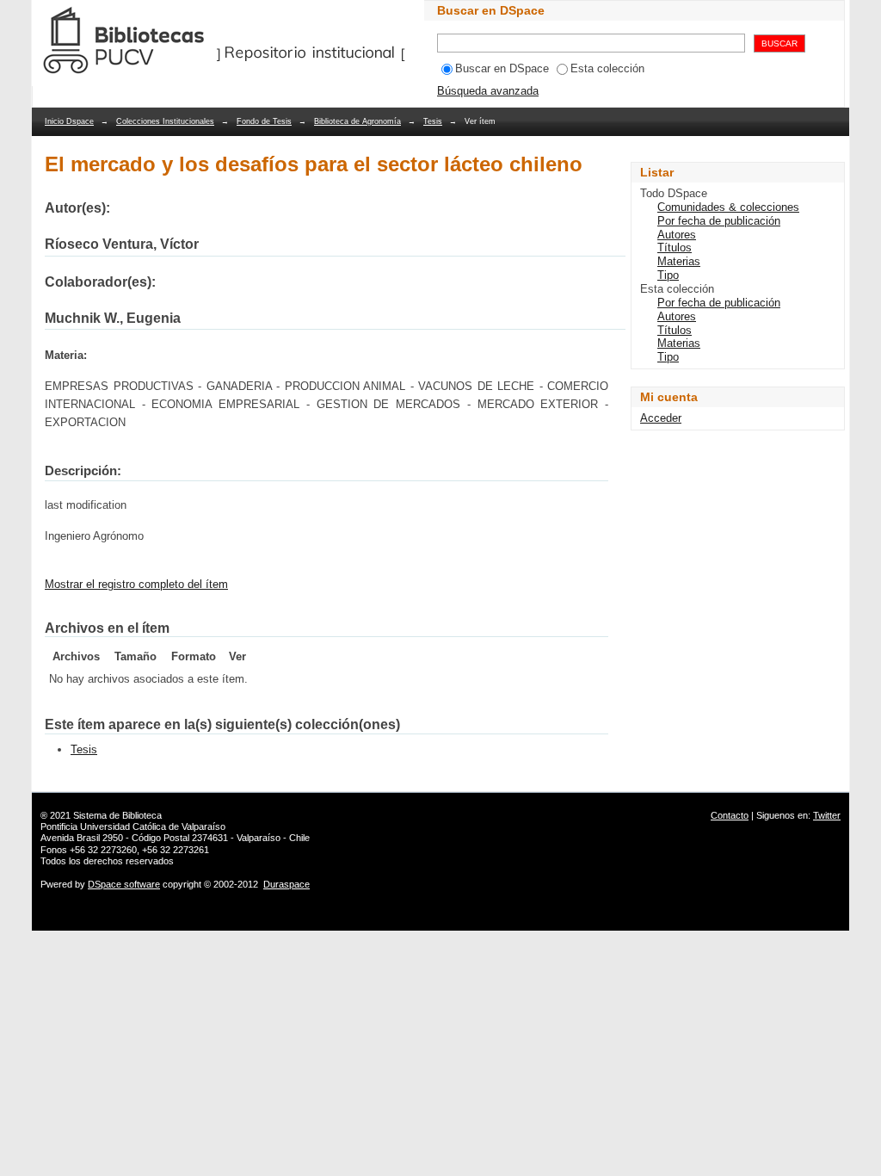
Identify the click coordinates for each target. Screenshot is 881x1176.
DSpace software (124, 884)
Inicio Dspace (69, 121)
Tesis (432, 121)
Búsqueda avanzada (488, 90)
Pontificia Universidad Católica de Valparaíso (132, 826)
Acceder (660, 418)
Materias (678, 261)
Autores (676, 234)
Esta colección (607, 68)
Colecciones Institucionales (165, 121)
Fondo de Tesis (264, 121)
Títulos (674, 247)
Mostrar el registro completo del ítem (136, 584)
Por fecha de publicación (718, 220)
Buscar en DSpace (502, 68)
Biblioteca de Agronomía (357, 121)
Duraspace (286, 884)
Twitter (827, 815)
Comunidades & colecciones (728, 207)
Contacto (730, 815)
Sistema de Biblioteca (117, 815)
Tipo (668, 275)
